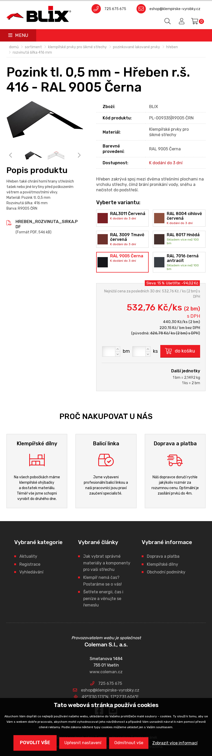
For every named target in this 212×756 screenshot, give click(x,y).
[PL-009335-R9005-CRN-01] (56, 156)
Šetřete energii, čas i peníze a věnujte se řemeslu (103, 598)
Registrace (29, 564)
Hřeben (172, 47)
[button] (117, 348)
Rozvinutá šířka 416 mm (32, 52)
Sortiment (33, 47)
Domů (14, 47)
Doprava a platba (163, 556)
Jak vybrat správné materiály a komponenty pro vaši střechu (106, 563)
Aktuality (28, 556)
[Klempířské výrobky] (38, 14)
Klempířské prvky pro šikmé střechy (77, 47)
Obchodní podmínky (166, 572)
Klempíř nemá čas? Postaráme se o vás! (102, 581)
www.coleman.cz (106, 671)
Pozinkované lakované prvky (136, 47)
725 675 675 (115, 9)
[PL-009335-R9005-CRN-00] (44, 119)
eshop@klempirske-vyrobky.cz (174, 9)
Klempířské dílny (162, 564)
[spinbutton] (111, 351)
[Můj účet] (181, 21)
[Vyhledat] (168, 21)
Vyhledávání (31, 572)
